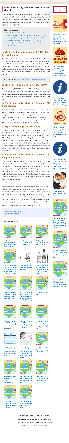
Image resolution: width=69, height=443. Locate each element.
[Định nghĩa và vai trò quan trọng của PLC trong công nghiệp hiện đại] (10, 232)
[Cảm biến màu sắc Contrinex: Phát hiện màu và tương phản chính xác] (10, 283)
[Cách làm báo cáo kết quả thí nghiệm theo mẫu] (26, 256)
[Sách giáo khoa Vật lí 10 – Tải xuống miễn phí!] (42, 367)
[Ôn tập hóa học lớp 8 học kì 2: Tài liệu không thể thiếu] (26, 392)
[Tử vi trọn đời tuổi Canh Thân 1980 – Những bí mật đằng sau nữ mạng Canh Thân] (60, 207)
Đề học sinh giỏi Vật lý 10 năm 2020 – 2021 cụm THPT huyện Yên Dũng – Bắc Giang (10, 269)
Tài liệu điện (15, 213)
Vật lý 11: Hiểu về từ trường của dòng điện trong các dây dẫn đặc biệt (42, 324)
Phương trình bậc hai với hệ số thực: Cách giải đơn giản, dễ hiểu (26, 35)
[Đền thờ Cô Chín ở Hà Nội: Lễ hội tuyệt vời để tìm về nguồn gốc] (60, 239)
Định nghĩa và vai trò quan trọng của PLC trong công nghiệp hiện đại (10, 243)
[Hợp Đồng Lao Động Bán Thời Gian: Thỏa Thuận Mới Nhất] (10, 392)
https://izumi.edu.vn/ (15, 211)
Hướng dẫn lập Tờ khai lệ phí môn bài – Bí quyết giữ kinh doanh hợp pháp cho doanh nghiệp (26, 352)
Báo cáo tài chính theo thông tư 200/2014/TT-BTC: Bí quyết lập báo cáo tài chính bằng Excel (26, 297)
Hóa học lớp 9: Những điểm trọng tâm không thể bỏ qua (26, 379)
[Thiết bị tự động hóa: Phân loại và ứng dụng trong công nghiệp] (26, 312)
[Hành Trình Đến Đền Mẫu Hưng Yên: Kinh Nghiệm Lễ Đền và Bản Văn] (60, 269)
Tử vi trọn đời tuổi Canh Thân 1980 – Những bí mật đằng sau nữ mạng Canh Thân (59, 223)
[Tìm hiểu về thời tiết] (42, 283)
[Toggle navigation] (3, 2)
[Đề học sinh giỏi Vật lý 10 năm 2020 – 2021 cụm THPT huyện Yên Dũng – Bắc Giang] (10, 256)
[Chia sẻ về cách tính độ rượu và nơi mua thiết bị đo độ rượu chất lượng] (42, 256)
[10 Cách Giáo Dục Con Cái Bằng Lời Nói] (60, 180)
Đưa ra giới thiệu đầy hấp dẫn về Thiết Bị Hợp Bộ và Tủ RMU (25, 38)
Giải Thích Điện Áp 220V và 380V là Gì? (19, 32)
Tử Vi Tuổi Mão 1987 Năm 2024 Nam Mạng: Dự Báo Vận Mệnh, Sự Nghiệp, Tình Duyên (60, 70)
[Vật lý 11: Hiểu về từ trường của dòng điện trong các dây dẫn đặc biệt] (42, 312)
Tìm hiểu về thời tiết (42, 293)
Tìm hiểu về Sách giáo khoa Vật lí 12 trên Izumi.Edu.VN (10, 379)
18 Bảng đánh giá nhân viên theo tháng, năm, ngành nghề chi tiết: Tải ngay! (10, 351)
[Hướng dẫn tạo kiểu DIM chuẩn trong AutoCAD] (42, 232)
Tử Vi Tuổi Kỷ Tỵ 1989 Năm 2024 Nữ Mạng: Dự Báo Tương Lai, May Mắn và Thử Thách (59, 164)
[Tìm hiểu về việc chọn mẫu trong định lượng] (42, 339)
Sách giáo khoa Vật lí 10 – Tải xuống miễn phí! (42, 378)
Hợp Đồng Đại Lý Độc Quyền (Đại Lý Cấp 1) (26, 242)
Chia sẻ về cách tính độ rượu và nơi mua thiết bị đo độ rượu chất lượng (42, 269)
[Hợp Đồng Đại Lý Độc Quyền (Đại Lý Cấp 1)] (26, 232)
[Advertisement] (34, 434)
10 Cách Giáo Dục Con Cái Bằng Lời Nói (59, 193)
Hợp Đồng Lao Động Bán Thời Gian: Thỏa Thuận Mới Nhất (10, 404)
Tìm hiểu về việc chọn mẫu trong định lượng (42, 349)
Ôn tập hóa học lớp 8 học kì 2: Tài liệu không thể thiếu (26, 404)
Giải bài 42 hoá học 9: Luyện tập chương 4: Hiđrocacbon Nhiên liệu (10, 324)
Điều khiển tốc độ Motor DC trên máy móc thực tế (29, 79)
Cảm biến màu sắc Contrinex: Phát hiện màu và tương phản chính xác (10, 295)
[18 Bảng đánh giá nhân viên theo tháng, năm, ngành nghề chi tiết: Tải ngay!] (10, 339)
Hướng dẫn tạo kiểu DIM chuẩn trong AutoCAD (42, 242)
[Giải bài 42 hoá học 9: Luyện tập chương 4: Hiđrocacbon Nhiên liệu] (10, 312)
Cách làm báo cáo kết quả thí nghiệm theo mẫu (26, 267)
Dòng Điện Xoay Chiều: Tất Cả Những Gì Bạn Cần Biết (23, 40)
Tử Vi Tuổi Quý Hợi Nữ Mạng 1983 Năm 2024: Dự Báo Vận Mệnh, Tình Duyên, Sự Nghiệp (60, 39)
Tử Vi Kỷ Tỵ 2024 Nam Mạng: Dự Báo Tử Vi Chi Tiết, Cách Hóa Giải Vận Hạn (60, 132)
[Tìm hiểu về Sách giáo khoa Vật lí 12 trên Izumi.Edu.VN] (10, 367)
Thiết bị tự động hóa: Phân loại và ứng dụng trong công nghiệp (26, 324)
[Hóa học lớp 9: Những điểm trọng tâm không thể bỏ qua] (26, 367)
